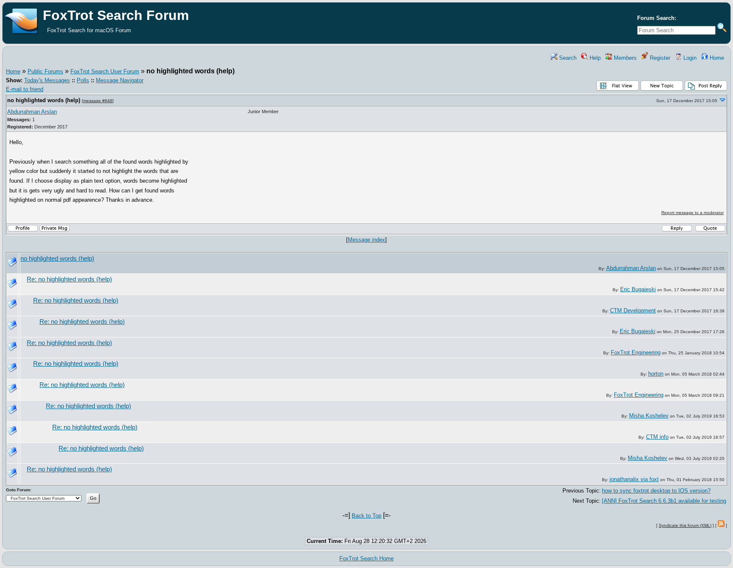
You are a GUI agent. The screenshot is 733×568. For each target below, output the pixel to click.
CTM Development (633, 310)
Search (566, 58)
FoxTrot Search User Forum (104, 71)
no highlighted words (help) (43, 100)
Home (716, 58)
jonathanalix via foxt (634, 479)
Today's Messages (47, 80)
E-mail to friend (24, 89)
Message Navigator (119, 80)
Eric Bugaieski (638, 289)
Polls (83, 80)
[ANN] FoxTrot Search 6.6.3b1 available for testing (664, 501)
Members (624, 58)
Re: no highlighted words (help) (69, 279)
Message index (366, 240)
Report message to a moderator (692, 212)
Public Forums (45, 71)
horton (655, 373)
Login (689, 58)
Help (594, 58)
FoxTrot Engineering (635, 352)
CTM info (657, 437)
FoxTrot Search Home (366, 558)
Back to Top (366, 515)
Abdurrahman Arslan (32, 112)
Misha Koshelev (649, 415)
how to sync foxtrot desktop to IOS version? (656, 490)
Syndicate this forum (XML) (685, 525)
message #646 (97, 100)
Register (659, 58)
